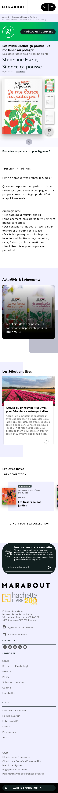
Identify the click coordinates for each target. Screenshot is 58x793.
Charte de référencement (16, 757)
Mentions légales (12, 765)
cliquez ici (36, 559)
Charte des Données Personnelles (21, 761)
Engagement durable (14, 769)
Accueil (5, 17)
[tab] (10, 168)
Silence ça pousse (22, 66)
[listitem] (4, 647)
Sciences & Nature (19, 17)
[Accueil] (14, 7)
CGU (5, 753)
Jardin (32, 17)
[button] (38, 31)
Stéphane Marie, (20, 59)
